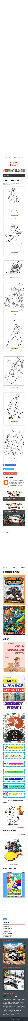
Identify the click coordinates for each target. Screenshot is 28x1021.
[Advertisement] (14, 14)
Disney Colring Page (7, 933)
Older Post (23, 567)
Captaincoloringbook (16, 1019)
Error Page (21, 157)
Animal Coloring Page (7, 928)
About (10, 157)
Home (6, 157)
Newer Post (5, 567)
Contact (15, 157)
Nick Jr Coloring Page (7, 936)
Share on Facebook (11, 464)
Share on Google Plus (11, 473)
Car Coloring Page (7, 929)
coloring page (13, 183)
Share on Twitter (10, 469)
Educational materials (7, 935)
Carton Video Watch (7, 931)
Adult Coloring (6, 926)
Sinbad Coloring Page (7, 184)
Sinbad (17, 183)
